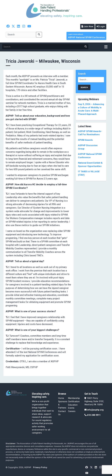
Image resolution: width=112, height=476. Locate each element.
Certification (74, 401)
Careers (71, 411)
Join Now (88, 26)
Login (102, 26)
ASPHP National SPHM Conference (86, 36)
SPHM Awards (85, 140)
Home (61, 398)
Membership (74, 398)
